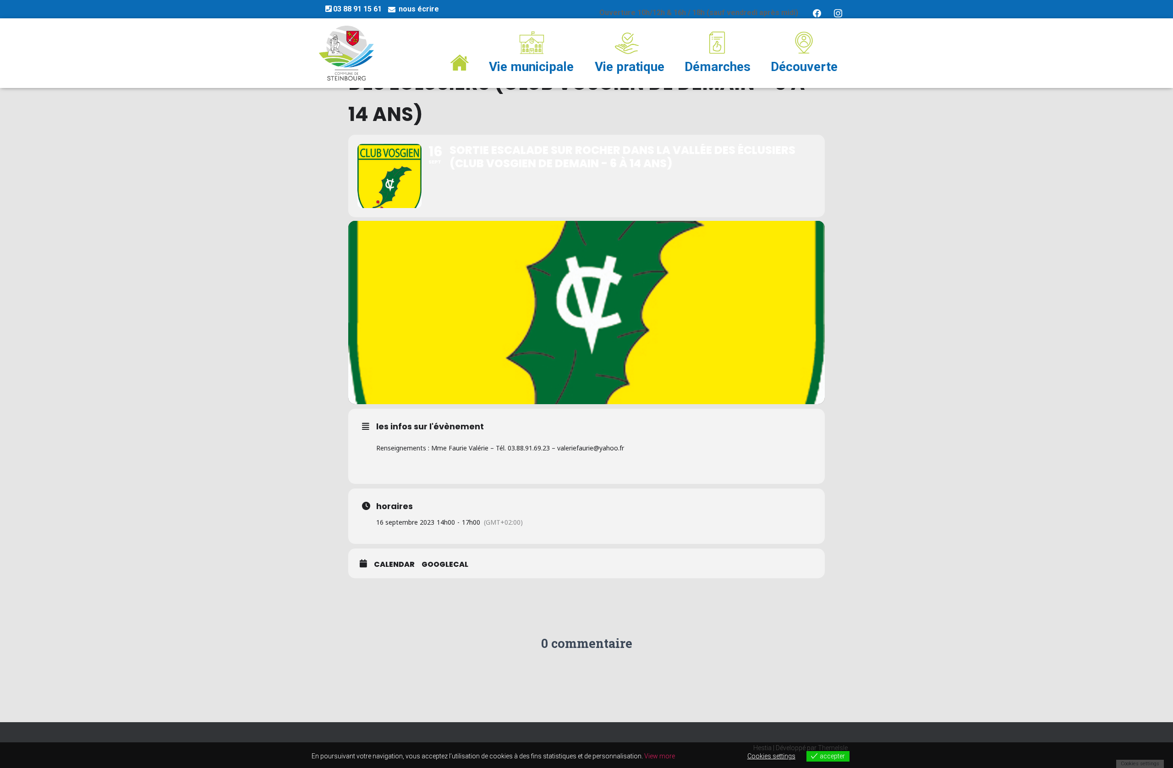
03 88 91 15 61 (357, 9)
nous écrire (419, 9)
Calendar (394, 564)
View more (659, 756)
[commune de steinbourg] (346, 53)
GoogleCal (445, 564)
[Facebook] (817, 12)
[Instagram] (838, 12)
